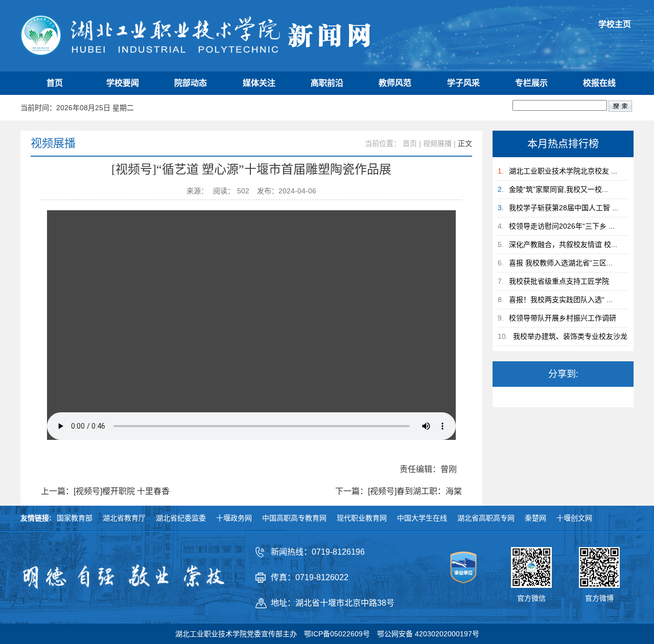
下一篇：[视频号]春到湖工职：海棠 (398, 491)
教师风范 (395, 83)
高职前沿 (327, 83)
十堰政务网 (234, 518)
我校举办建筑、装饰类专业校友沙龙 (570, 336)
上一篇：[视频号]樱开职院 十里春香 (105, 491)
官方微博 (599, 598)
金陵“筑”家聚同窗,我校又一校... (558, 189)
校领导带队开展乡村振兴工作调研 (562, 318)
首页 (54, 83)
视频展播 (437, 143)
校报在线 (599, 83)
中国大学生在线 (422, 518)
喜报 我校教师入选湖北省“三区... (561, 263)
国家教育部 (74, 518)
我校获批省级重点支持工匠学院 (559, 281)
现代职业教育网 (362, 518)
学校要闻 (122, 83)
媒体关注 (259, 83)
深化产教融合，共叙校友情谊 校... (563, 244)
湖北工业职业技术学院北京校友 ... (563, 171)
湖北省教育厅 (124, 518)
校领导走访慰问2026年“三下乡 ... (562, 226)
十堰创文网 (574, 518)
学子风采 (463, 83)
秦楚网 (535, 518)
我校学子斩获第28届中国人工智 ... (563, 208)
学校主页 (614, 24)
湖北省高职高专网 (486, 518)
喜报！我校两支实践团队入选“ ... (561, 299)
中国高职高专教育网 (294, 518)
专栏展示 (531, 83)
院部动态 (190, 83)
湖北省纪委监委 (181, 518)
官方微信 (531, 598)
